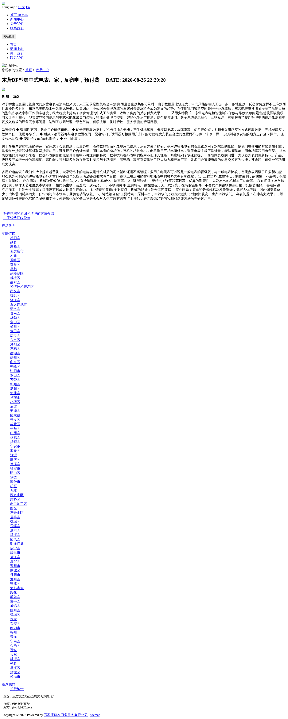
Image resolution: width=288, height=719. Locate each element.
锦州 (13, 632)
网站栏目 (8, 36)
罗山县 (15, 375)
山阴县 (15, 433)
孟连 (13, 406)
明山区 (15, 473)
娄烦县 (15, 442)
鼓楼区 (15, 278)
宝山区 (15, 322)
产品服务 (8, 225)
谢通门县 (17, 544)
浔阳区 (15, 344)
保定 (13, 619)
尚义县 (15, 291)
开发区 (15, 419)
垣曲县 (15, 393)
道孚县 (15, 517)
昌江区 (15, 668)
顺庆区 (15, 459)
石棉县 (15, 349)
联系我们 (17, 28)
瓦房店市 (17, 251)
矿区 (13, 486)
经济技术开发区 (22, 286)
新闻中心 (17, 19)
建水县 (15, 282)
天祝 (13, 654)
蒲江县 (15, 557)
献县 (13, 242)
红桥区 (15, 499)
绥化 (13, 592)
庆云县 (15, 335)
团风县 (15, 539)
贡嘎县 (15, 526)
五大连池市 (18, 304)
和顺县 (15, 384)
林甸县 (15, 318)
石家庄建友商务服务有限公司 (66, 715)
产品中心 (42, 70)
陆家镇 (15, 415)
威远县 (15, 606)
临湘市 (15, 628)
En (28, 7)
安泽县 (15, 411)
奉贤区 (15, 264)
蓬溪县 (15, 464)
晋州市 (15, 566)
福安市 (15, 468)
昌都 (13, 269)
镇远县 (15, 295)
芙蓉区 (15, 424)
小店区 (15, 402)
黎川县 (15, 326)
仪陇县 (15, 437)
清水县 (15, 309)
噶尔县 (15, 597)
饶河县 (15, 300)
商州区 (15, 357)
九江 (13, 490)
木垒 (13, 255)
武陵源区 (17, 273)
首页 (19, 15)
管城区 (15, 614)
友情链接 (8, 233)
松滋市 (15, 676)
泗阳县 (15, 388)
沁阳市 (15, 371)
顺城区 (15, 570)
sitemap (95, 715)
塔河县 (15, 535)
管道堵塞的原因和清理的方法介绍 (28, 213)
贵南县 (15, 313)
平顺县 (15, 428)
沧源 (13, 455)
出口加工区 (18, 504)
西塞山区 (17, 495)
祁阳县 (15, 238)
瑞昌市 (15, 552)
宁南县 (15, 641)
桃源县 (15, 659)
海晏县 (15, 450)
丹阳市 (15, 575)
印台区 (15, 362)
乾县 (13, 663)
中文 (21, 7)
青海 (13, 637)
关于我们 (17, 24)
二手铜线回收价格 (16, 218)
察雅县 (15, 247)
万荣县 (15, 380)
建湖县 (15, 353)
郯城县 (15, 521)
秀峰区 (15, 260)
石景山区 (17, 513)
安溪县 (15, 583)
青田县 (15, 331)
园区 (13, 508)
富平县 (15, 601)
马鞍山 (15, 397)
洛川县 (15, 579)
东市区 (15, 340)
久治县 (15, 645)
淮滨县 (15, 561)
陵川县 (15, 610)
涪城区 (15, 672)
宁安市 (15, 446)
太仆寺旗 (17, 588)
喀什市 (15, 481)
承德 (13, 477)
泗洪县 (15, 530)
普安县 (15, 623)
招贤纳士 (17, 689)
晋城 (13, 650)
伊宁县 (15, 548)
